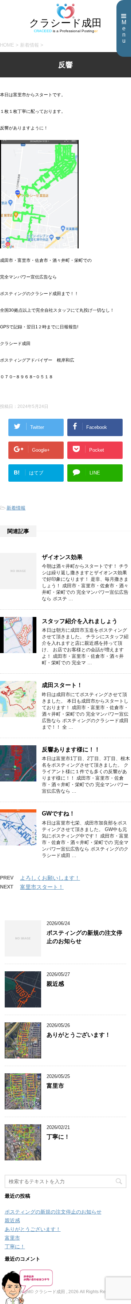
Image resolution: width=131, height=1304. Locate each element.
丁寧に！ (58, 1137)
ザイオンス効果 (62, 557)
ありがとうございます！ (79, 1035)
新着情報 (16, 508)
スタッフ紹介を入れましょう (80, 621)
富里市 (55, 1086)
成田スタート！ (62, 685)
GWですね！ (58, 813)
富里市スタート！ (42, 887)
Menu (124, 31)
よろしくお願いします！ (50, 878)
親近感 (55, 984)
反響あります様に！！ (71, 749)
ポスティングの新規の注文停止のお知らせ (53, 1212)
